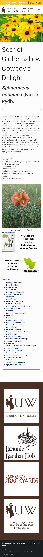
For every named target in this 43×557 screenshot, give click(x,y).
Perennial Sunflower (13, 329)
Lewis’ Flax (10, 315)
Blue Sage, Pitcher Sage (15, 292)
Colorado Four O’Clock (14, 294)
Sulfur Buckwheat (12, 360)
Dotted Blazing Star (13, 304)
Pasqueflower (11, 327)
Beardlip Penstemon (14, 283)
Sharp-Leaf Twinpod (14, 348)
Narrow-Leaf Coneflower (15, 322)
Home (5, 552)
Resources (35, 552)
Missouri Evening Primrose (16, 320)
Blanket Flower (11, 287)
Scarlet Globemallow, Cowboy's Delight (21, 346)
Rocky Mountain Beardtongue (17, 339)
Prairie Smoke (11, 334)
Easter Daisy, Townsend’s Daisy (18, 306)
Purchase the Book (10, 554)
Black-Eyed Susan (12, 285)
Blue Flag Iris (11, 290)
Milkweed (9, 318)
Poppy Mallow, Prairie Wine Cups (18, 332)
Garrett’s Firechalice (13, 308)
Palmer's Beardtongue (14, 325)
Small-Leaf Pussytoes (14, 350)
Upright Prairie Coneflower (16, 364)
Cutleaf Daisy (11, 299)
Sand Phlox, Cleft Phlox (14, 341)
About (12, 552)
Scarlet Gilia (10, 343)
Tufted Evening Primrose (15, 362)
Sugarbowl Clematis (13, 357)
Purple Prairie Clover (14, 336)
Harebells (10, 311)
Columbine (10, 297)
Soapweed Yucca (12, 353)
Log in (5, 549)
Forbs (19, 552)
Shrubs (26, 552)
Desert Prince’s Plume (14, 301)
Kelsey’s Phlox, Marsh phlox (16, 313)
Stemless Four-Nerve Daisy (16, 355)
